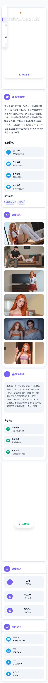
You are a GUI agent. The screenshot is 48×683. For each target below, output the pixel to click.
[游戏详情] (4, 25)
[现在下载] (4, 37)
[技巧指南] (4, 31)
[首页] (4, 20)
